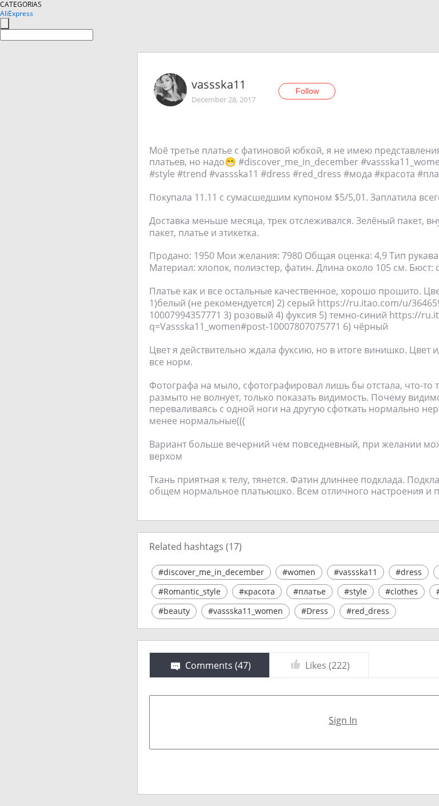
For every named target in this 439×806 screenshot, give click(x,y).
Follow (307, 90)
